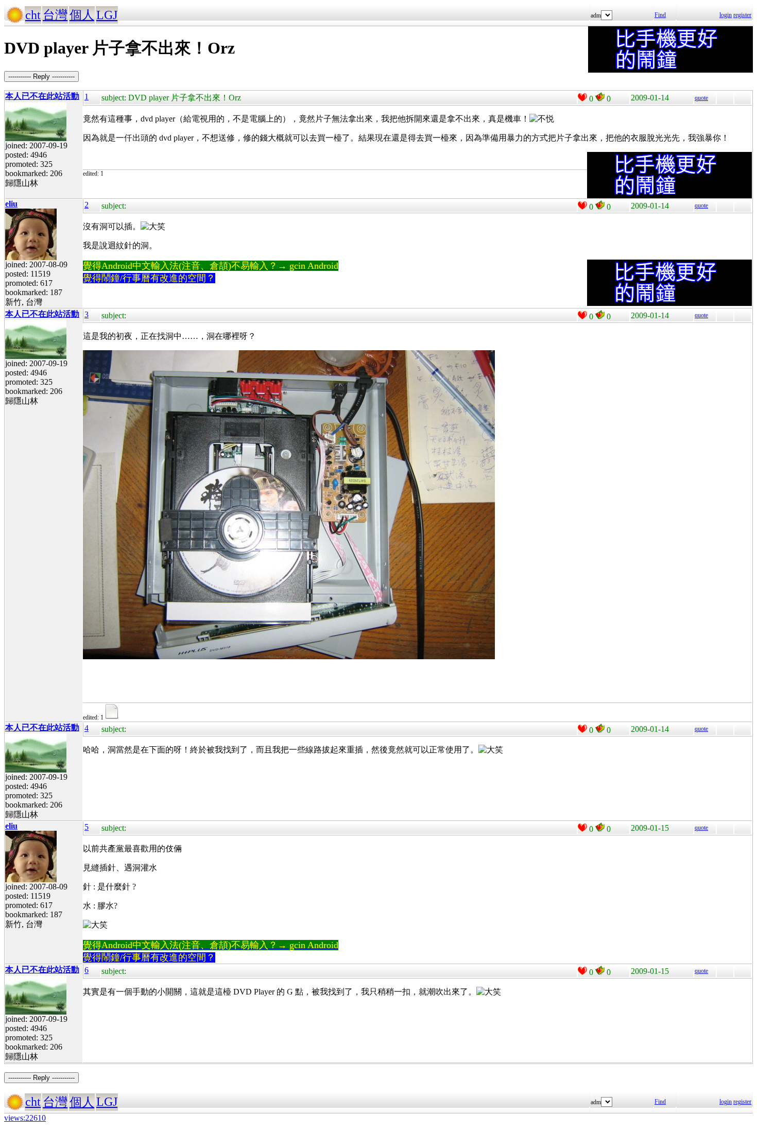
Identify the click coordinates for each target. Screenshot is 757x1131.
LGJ (106, 15)
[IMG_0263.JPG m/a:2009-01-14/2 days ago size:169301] (113, 717)
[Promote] (582, 97)
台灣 (55, 15)
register (742, 15)
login (725, 15)
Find (660, 15)
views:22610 (25, 1117)
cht (33, 15)
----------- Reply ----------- (41, 76)
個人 (82, 15)
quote (701, 97)
